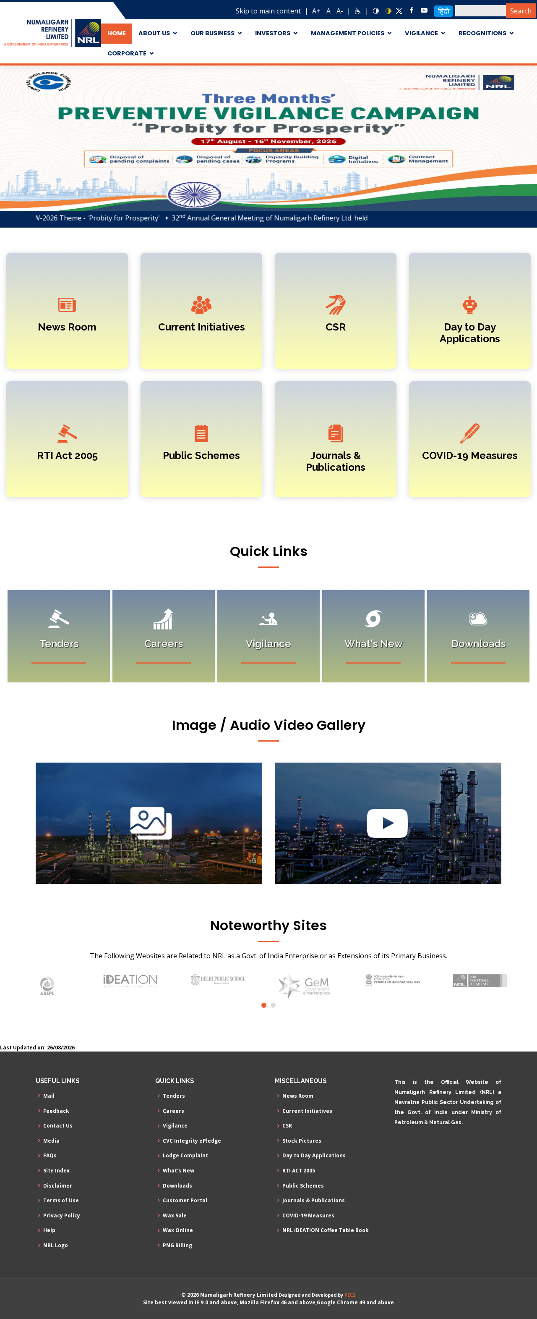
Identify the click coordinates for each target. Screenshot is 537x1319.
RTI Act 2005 (67, 455)
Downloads (177, 1185)
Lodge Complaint (185, 1155)
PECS (350, 1295)
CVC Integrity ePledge (192, 1140)
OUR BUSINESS (212, 33)
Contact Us (58, 1125)
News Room (67, 327)
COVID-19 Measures (470, 455)
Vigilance (175, 1125)
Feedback (56, 1111)
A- (339, 11)
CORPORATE (126, 53)
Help (49, 1230)
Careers (173, 1111)
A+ (316, 11)
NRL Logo (55, 1245)
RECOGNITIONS (482, 33)
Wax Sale (175, 1215)
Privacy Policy (61, 1215)
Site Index (56, 1170)
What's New (178, 1170)
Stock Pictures (301, 1140)
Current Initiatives (201, 327)
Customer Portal (185, 1200)
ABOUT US (154, 33)
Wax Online (178, 1230)
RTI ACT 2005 (298, 1170)
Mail (49, 1096)
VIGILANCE (421, 33)
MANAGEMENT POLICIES (347, 33)
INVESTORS (272, 33)
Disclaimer (57, 1185)
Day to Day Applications (470, 333)
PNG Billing (177, 1245)
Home (116, 33)
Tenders (174, 1096)
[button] (6, 138)
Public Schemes (201, 455)
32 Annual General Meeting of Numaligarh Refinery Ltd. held (232, 218)
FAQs (50, 1155)
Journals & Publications (335, 461)
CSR (336, 327)
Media (51, 1140)
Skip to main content (268, 11)
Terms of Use (61, 1200)
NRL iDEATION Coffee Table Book (325, 1230)
